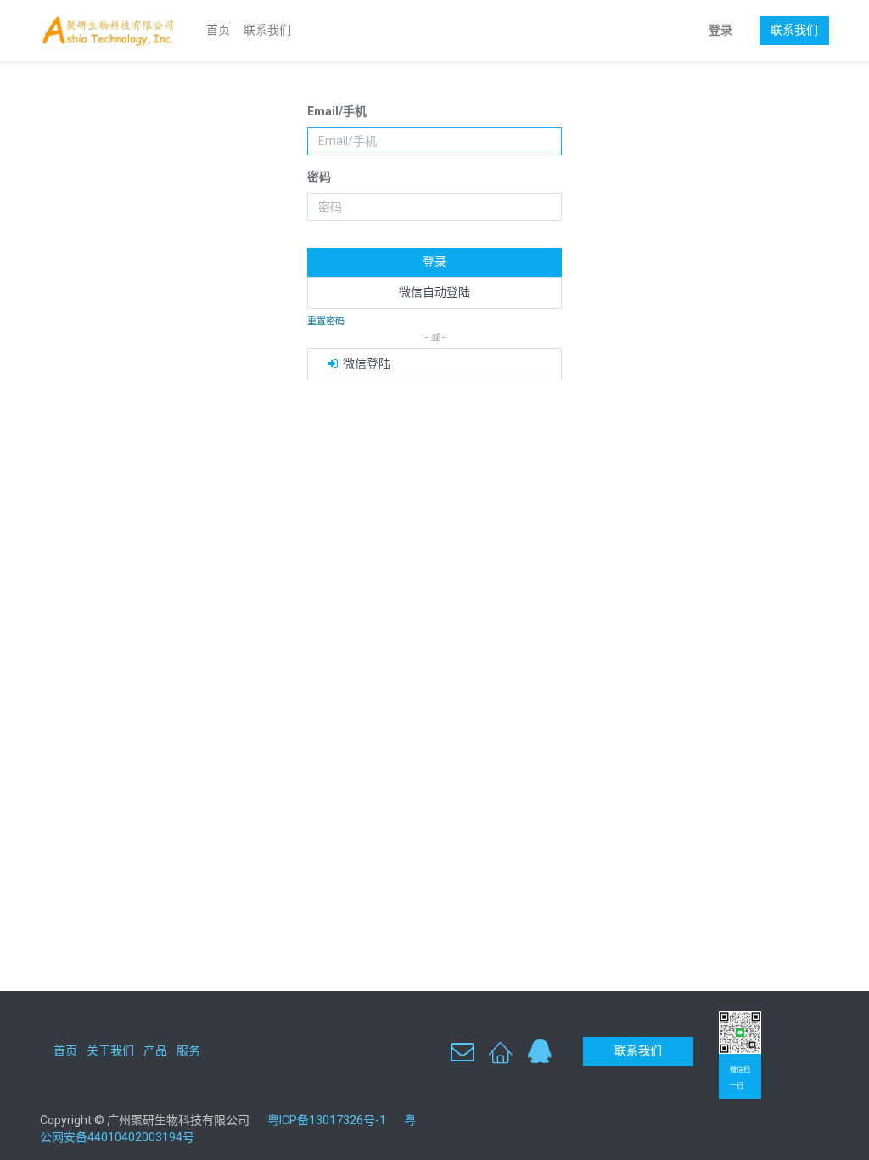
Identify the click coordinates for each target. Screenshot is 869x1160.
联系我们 (794, 29)
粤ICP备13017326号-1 (333, 1120)
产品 (155, 1050)
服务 (188, 1050)
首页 (65, 1050)
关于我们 (110, 1050)
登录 (720, 29)
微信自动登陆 (434, 292)
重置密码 (326, 321)
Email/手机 (337, 111)
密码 (319, 176)
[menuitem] (218, 30)
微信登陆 (365, 363)
